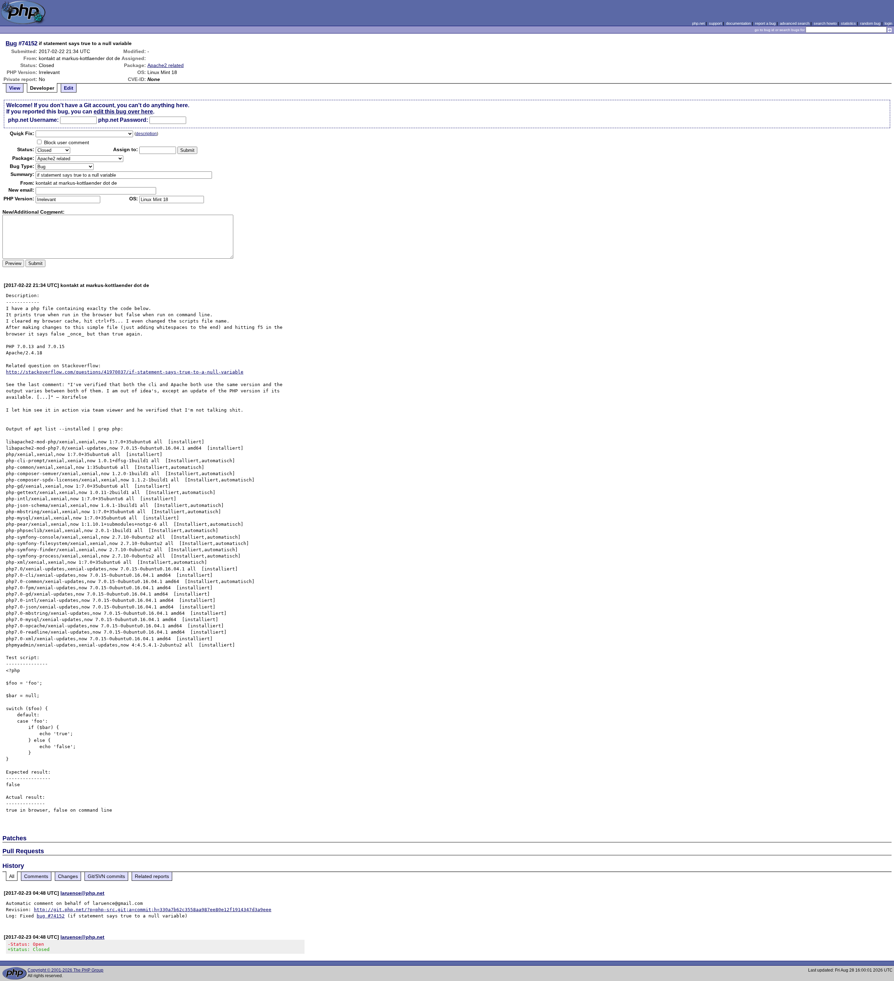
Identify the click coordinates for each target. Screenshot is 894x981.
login (888, 23)
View (14, 88)
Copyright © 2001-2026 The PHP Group (65, 970)
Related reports (152, 876)
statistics (848, 23)
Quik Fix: (22, 133)
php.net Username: (33, 120)
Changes (68, 876)
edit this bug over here (123, 112)
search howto (825, 23)
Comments (36, 876)
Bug (11, 43)
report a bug (765, 23)
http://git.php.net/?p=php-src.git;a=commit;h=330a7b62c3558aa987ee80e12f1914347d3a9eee (152, 909)
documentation (738, 23)
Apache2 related (165, 65)
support (715, 23)
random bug (870, 23)
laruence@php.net (82, 893)
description (146, 133)
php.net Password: (123, 120)
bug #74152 (51, 916)
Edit (68, 88)
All (11, 876)
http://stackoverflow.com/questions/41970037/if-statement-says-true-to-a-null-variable (124, 372)
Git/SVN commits (106, 876)
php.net (698, 23)
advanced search (794, 23)
